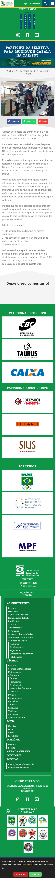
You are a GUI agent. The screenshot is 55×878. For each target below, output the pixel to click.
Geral (28, 73)
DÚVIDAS (12, 759)
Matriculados (14, 672)
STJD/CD (12, 624)
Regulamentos (16, 647)
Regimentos (15, 650)
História (12, 744)
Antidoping (13, 714)
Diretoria (12, 608)
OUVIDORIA (14, 755)
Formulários (15, 681)
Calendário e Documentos (21, 653)
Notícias (12, 726)
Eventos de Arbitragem (20, 688)
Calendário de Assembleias (20, 634)
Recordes (12, 665)
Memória (13, 739)
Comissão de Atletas (17, 640)
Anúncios (12, 704)
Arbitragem (13, 675)
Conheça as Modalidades (19, 668)
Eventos (12, 694)
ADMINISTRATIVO (18, 603)
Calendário (13, 691)
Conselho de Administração (21, 637)
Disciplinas (13, 701)
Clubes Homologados (18, 614)
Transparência (15, 627)
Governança (13, 631)
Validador (12, 711)
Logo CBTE (13, 736)
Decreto (11, 747)
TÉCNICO (12, 660)
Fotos (10, 729)
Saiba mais (27, 864)
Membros (14, 644)
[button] (45, 3)
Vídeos (11, 732)
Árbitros (13, 678)
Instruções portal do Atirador (21, 764)
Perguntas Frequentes (18, 767)
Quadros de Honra (16, 717)
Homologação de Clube (18, 618)
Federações (13, 611)
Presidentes (13, 621)
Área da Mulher (18, 751)
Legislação (13, 707)
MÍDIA (11, 721)
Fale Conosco (16, 657)
